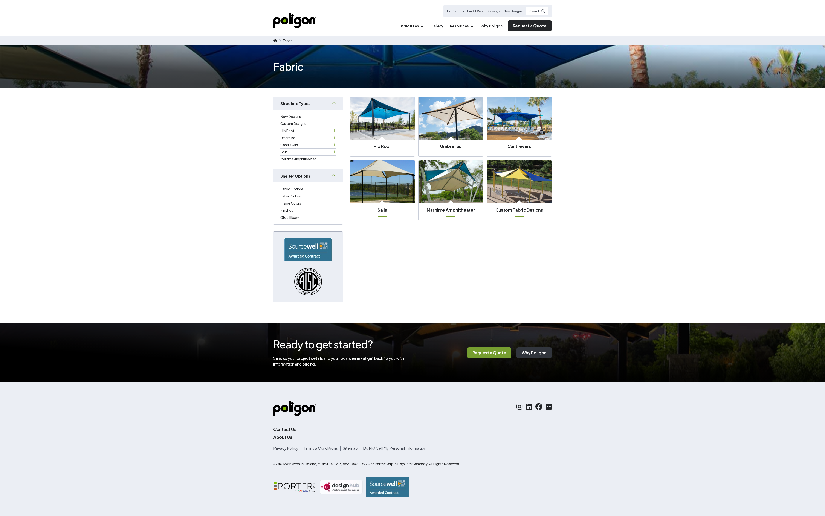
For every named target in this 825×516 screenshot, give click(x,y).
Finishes (286, 210)
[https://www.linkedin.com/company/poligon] (529, 406)
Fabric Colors (290, 196)
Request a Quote (530, 25)
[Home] (294, 20)
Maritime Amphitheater (298, 159)
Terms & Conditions (320, 448)
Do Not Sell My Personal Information (394, 448)
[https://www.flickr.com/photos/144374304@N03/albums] (549, 406)
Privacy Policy (286, 448)
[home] (275, 40)
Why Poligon (534, 352)
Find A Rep (475, 11)
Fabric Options (292, 189)
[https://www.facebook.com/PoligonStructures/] (538, 406)
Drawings (493, 11)
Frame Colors (290, 203)
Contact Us (455, 11)
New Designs (513, 11)
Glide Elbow (289, 217)
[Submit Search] (543, 11)
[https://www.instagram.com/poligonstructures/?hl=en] (519, 406)
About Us (282, 437)
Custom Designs (293, 123)
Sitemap (351, 448)
